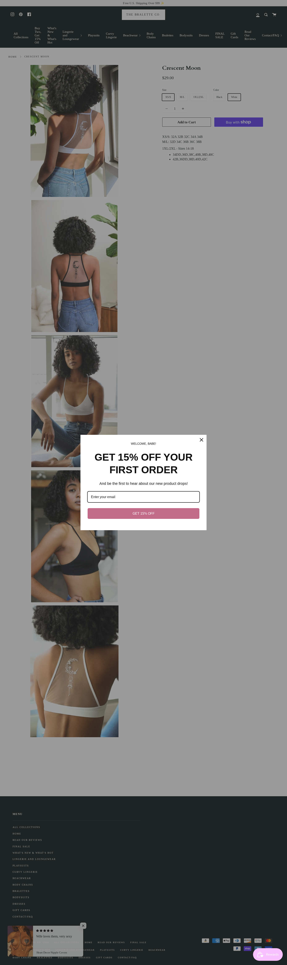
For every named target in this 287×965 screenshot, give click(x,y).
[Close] (201, 440)
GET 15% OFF (144, 513)
